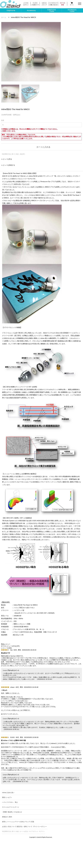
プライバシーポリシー (40, 826)
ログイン (42, 831)
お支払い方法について (9, 826)
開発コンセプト (7, 797)
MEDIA (44, 4)
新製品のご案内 (7, 817)
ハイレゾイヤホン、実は (10, 802)
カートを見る (24, 831)
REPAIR (62, 4)
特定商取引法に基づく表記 (10, 831)
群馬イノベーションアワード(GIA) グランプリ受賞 (18, 821)
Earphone (11, 10)
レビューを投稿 (6, 648)
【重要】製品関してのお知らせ (12, 812)
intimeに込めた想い (8, 792)
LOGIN (26, 4)
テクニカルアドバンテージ (10, 807)
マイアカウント (33, 831)
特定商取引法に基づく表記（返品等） (14, 154)
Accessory (31, 10)
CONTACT (53, 4)
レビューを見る (6, 159)
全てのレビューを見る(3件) (10, 646)
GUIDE (35, 4)
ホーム (3, 17)
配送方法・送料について (24, 826)
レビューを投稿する (8, 165)
